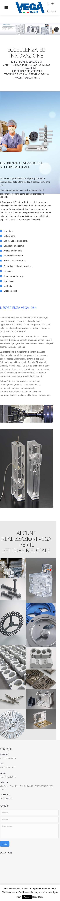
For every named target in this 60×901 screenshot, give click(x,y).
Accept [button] (27, 897)
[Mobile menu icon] (6, 7)
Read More (37, 897)
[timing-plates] (41, 625)
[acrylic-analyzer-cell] (41, 580)
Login (52, 4)
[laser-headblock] (41, 699)
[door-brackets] (41, 719)
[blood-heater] (41, 679)
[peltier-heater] (41, 658)
